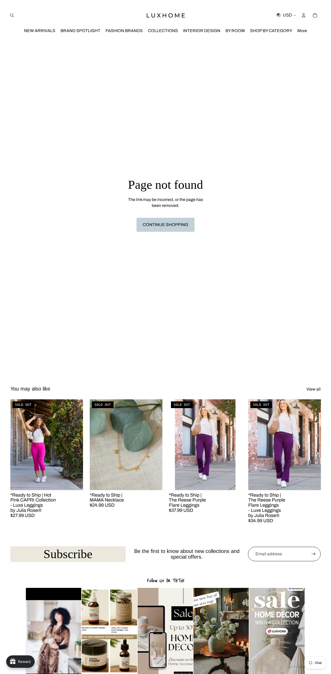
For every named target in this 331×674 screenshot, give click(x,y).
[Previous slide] (18, 445)
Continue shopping (165, 224)
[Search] (12, 15)
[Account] (303, 15)
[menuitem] (302, 31)
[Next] (297, 637)
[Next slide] (75, 445)
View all (313, 389)
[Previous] (33, 637)
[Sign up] (313, 554)
